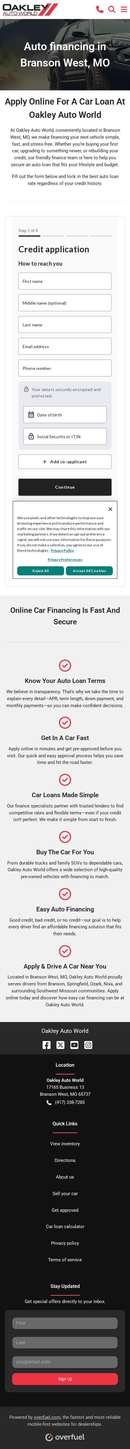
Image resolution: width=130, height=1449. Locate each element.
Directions (65, 1160)
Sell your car (65, 1193)
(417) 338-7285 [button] (70, 1102)
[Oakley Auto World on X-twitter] (58, 1044)
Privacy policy (65, 1243)
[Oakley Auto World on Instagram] (86, 1044)
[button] (100, 9)
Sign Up (65, 1378)
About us (65, 1177)
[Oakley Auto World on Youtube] (72, 1044)
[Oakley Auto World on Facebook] (44, 1044)
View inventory (65, 1144)
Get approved (65, 1210)
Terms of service (65, 1260)
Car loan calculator (65, 1226)
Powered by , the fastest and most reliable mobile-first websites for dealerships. (65, 1421)
